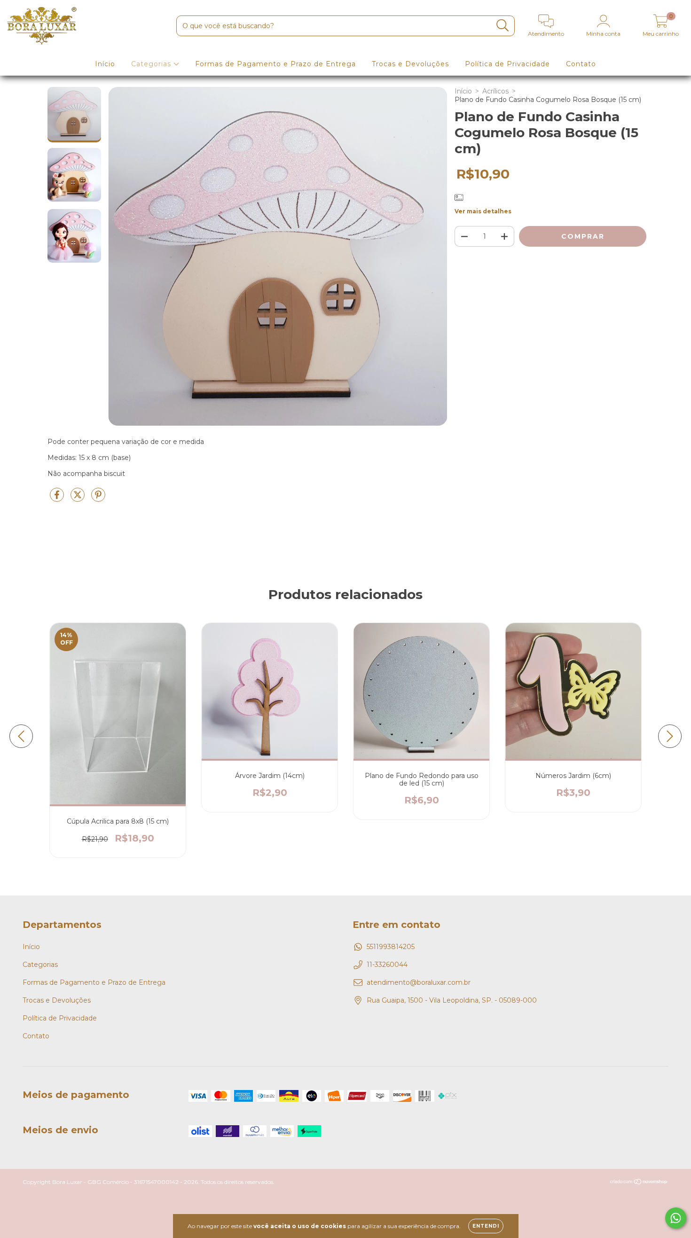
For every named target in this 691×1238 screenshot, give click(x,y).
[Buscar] (503, 26)
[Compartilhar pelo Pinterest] (98, 498)
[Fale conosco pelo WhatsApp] (675, 1218)
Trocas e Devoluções (410, 64)
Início (105, 64)
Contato (581, 64)
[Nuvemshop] (639, 1182)
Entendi (485, 1226)
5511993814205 (391, 946)
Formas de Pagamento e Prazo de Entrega (275, 64)
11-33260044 (387, 964)
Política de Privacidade (507, 64)
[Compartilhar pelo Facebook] (58, 498)
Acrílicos (495, 91)
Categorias (152, 64)
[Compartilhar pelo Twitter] (78, 498)
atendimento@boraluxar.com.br (419, 982)
